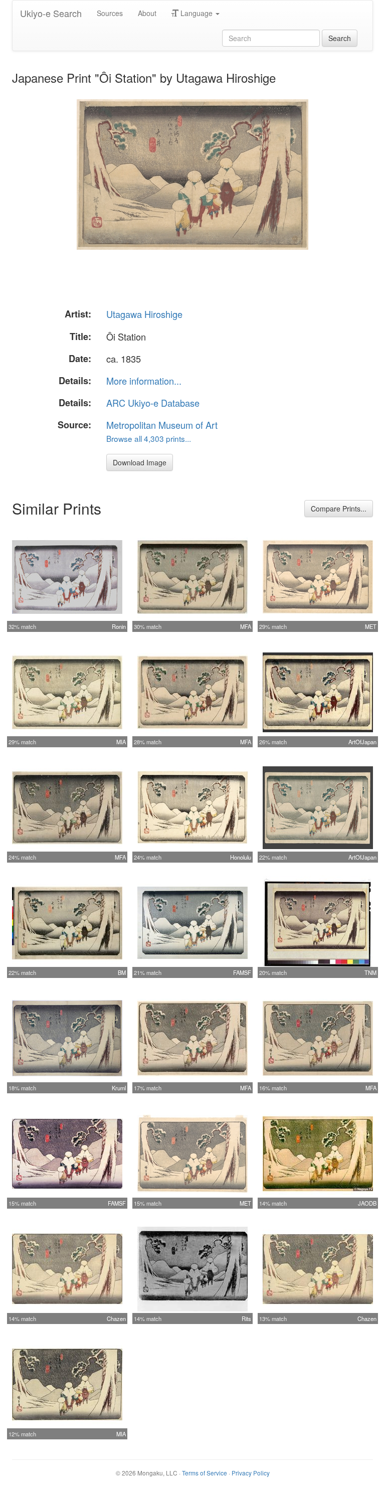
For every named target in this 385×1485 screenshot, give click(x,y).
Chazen (116, 1318)
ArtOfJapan (362, 742)
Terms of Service (204, 1472)
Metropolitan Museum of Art (162, 424)
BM (122, 972)
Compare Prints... (338, 509)
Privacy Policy (251, 1472)
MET (370, 626)
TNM (370, 972)
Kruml (119, 1088)
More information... (143, 380)
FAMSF (242, 972)
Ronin (119, 626)
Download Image (139, 462)
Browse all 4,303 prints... (148, 438)
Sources (110, 13)
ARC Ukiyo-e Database (153, 402)
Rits (246, 1318)
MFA (245, 626)
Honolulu (240, 857)
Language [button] (196, 13)
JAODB (367, 1203)
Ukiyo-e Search (51, 13)
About (147, 13)
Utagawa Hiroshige (144, 313)
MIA (121, 742)
